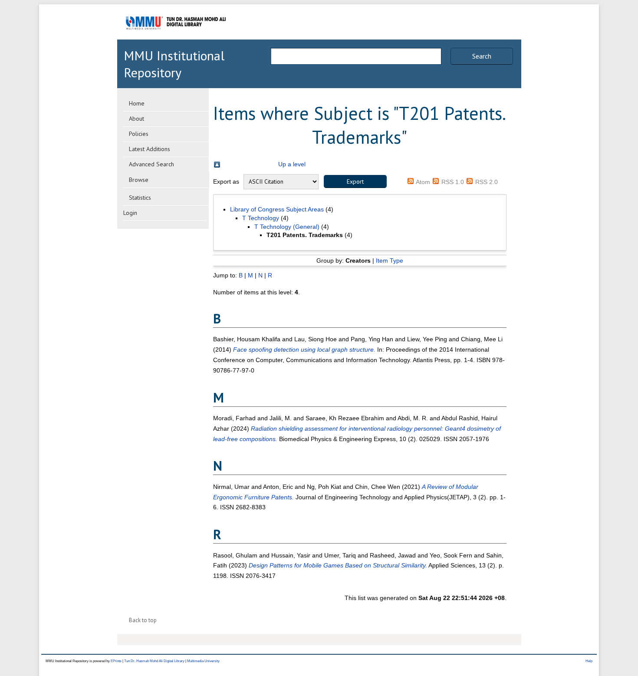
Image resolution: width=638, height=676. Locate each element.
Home (137, 103)
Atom (423, 181)
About (136, 118)
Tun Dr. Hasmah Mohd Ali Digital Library (154, 661)
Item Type (389, 260)
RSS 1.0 (452, 181)
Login (130, 213)
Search (481, 56)
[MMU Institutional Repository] (175, 38)
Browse (138, 180)
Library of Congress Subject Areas (277, 209)
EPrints (116, 661)
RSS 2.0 (486, 181)
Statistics (140, 197)
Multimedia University (203, 661)
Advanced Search (151, 164)
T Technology (260, 217)
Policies (138, 134)
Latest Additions (149, 149)
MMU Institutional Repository (174, 64)
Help (588, 661)
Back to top (143, 620)
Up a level (292, 164)
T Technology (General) (286, 226)
